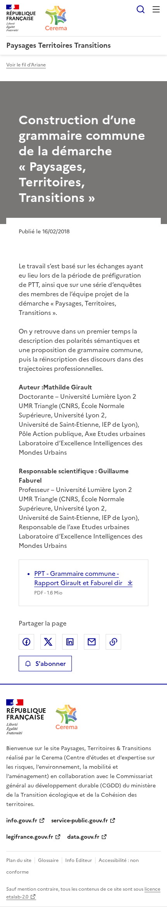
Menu (156, 9)
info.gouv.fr (21, 821)
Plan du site (18, 860)
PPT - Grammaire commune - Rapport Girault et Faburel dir (79, 578)
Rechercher (140, 9)
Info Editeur (78, 860)
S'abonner (50, 663)
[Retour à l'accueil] (66, 717)
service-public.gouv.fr (79, 821)
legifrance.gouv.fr (29, 837)
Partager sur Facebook (26, 642)
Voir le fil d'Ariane (26, 64)
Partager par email (91, 642)
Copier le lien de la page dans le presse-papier (113, 642)
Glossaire (48, 860)
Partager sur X (48, 642)
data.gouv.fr (83, 837)
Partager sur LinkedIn (70, 642)
